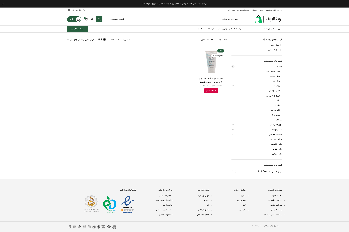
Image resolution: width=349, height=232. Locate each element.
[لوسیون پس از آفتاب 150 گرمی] (211, 62)
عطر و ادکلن (275, 115)
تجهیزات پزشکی (276, 124)
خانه (225, 39)
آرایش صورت (275, 76)
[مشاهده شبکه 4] (104, 40)
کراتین (243, 195)
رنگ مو (277, 105)
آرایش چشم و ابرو (273, 71)
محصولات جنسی (275, 134)
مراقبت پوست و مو (275, 139)
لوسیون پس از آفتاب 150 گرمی (211, 78)
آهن (207, 205)
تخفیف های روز (77, 28)
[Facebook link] (88, 10)
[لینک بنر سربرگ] (174, 4)
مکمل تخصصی (276, 144)
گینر (244, 205)
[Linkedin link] (76, 10)
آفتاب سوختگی (274, 90)
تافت (278, 100)
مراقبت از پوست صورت (164, 200)
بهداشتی (279, 120)
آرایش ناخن (275, 85)
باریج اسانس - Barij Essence (211, 82)
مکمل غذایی (277, 149)
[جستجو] (99, 19)
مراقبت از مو (168, 205)
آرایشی (279, 66)
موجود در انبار (273, 50)
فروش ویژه (275, 45)
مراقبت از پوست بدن (164, 209)
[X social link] (84, 10)
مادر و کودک (277, 129)
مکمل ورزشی (277, 154)
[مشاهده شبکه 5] (100, 40)
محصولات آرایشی (166, 195)
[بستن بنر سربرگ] (3, 4)
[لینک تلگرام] (69, 10)
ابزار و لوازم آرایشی (273, 95)
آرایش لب (276, 81)
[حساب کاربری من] (92, 19)
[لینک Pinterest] (80, 10)
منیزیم (206, 200)
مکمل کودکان (203, 209)
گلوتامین (242, 209)
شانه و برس (275, 110)
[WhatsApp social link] (73, 10)
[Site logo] (268, 19)
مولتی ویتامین (203, 195)
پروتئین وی (241, 200)
